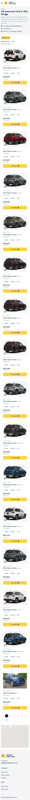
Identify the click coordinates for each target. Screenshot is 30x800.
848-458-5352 (7, 29)
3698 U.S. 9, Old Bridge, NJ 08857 (12, 31)
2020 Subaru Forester (10, 68)
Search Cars (4, 772)
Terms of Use (4, 786)
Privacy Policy (4, 789)
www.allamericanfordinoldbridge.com (12, 26)
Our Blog (3, 778)
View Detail (14, 82)
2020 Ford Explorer (9, 693)
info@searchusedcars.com (9, 763)
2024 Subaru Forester (10, 651)
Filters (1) (6, 38)
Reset (12, 41)
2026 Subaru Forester (10, 110)
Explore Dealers (5, 775)
